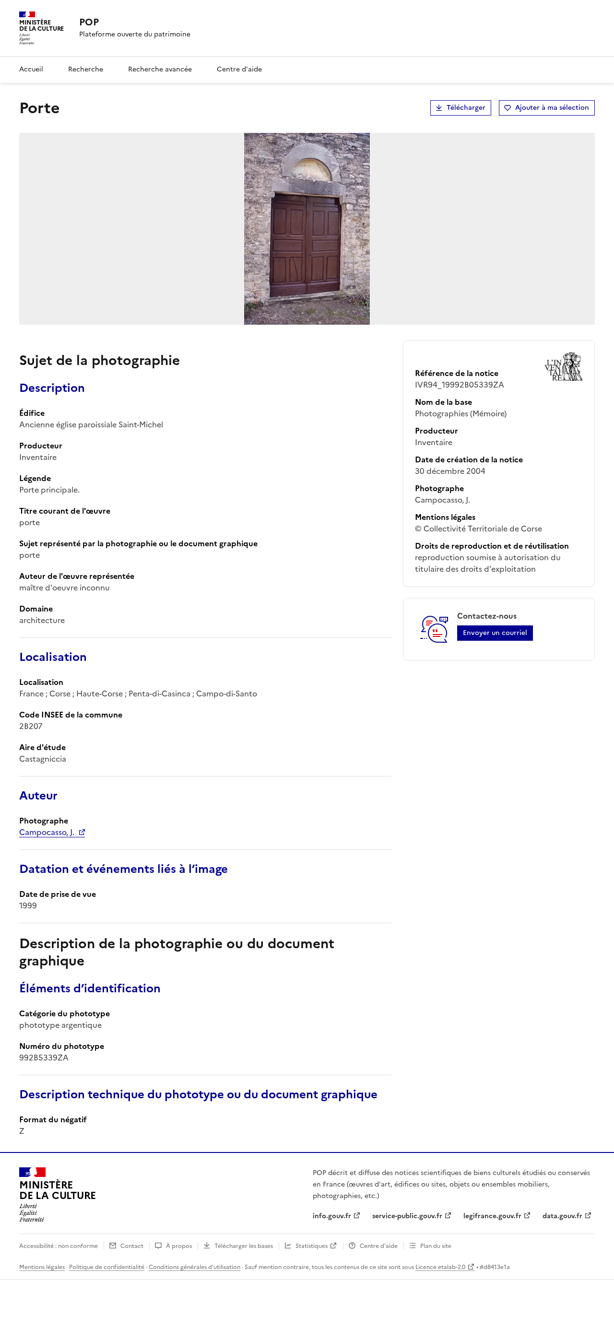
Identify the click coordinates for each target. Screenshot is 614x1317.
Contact (131, 1246)
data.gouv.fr (562, 1216)
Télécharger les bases (243, 1246)
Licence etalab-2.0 (440, 1267)
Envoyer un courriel (495, 633)
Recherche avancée (160, 69)
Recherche (85, 69)
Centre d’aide (379, 1246)
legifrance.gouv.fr (492, 1216)
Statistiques (311, 1246)
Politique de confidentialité (106, 1267)
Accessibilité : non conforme (58, 1246)
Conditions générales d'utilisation (194, 1267)
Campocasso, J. (46, 832)
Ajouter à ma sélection (552, 108)
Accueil (31, 69)
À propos (179, 1246)
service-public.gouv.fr (407, 1216)
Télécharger (466, 108)
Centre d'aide (239, 69)
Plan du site (435, 1246)
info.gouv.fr (332, 1216)
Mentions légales (42, 1267)
